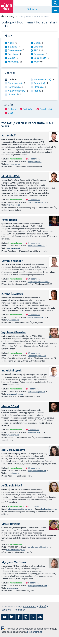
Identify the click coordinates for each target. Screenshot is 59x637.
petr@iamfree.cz (34, 161)
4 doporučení (33, 430)
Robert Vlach (29, 606)
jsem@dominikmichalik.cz (38, 282)
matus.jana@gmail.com (37, 585)
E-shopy (12, 109)
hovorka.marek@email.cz (38, 547)
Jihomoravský (15, 83)
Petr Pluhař (8, 135)
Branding (12, 46)
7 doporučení (33, 389)
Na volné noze (2, 16)
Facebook (13, 54)
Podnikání (28, 109)
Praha (37, 91)
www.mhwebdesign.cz (15, 550)
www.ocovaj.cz (12, 435)
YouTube (4, 617)
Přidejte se (32, 9)
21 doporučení (34, 315)
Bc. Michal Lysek (11, 370)
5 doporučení (33, 506)
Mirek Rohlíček (10, 176)
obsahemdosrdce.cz (48, 509)
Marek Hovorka (10, 524)
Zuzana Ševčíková (12, 294)
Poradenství (46, 109)
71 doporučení (34, 200)
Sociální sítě (40, 58)
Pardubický (39, 83)
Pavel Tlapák (9, 219)
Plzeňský (38, 87)
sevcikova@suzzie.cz (36, 317)
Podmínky (20, 610)
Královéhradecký (16, 91)
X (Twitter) (33, 617)
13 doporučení (34, 468)
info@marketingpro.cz (37, 471)
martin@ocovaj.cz (35, 432)
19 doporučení (34, 279)
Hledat (55, 3)
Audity (11, 43)
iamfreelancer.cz (13, 164)
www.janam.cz (12, 588)
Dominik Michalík (12, 260)
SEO (10, 113)
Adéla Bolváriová (11, 485)
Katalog (10, 16)
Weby (37, 61)
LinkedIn (11, 617)
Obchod (38, 46)
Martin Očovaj (10, 406)
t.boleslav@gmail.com (37, 356)
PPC (36, 50)
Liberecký (13, 94)
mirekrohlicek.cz (13, 205)
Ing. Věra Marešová (13, 449)
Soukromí (6, 610)
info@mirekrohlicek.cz (37, 202)
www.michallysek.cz (14, 394)
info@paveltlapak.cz (36, 246)
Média (37, 43)
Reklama (38, 54)
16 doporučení (34, 353)
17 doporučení (34, 159)
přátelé (42, 606)
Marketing (13, 61)
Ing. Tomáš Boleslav (13, 332)
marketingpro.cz (13, 473)
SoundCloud (40, 617)
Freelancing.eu (3, 628)
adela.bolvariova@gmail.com (20, 509)
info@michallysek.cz (36, 391)
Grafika (11, 58)
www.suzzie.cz (12, 320)
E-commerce (14, 50)
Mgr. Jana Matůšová (13, 562)
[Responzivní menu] (55, 10)
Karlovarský (14, 87)
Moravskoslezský (42, 79)
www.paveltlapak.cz (14, 248)
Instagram (25, 617)
